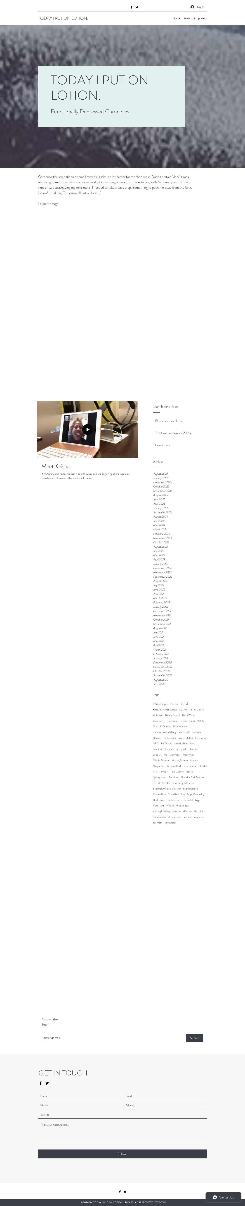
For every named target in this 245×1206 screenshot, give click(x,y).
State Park (173, 794)
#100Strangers (160, 704)
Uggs (197, 800)
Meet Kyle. (188, 754)
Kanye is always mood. (184, 743)
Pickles (189, 771)
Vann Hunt (158, 805)
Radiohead (174, 777)
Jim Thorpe (165, 743)
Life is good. (180, 749)
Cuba (192, 721)
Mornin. (194, 760)
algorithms (199, 811)
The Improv (158, 800)
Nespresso (158, 766)
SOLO (156, 783)
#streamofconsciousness (165, 709)
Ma (165, 754)
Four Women (180, 726)
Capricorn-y (159, 721)
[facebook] (131, 7)
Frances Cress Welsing (164, 732)
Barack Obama (172, 715)
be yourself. (170, 822)
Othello (203, 766)
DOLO (200, 721)
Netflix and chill (173, 766)
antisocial (177, 817)
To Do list (188, 800)
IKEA (155, 743)
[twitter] (137, 7)
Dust (155, 726)
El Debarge (165, 726)
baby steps (199, 817)
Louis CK (157, 754)
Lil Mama (193, 749)
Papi (155, 771)
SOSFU (166, 783)
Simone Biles (159, 794)
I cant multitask (185, 738)
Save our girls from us (183, 783)
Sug (183, 794)
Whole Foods (182, 805)
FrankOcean (184, 732)
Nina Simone (190, 766)
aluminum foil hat (161, 817)
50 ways (183, 709)
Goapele (196, 732)
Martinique (175, 754)
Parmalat (163, 771)
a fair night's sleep (161, 811)
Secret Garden (190, 788)
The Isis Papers (174, 800)
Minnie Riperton (161, 760)
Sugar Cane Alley (195, 794)
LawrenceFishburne (163, 749)
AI (191, 709)
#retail (184, 704)
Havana (157, 738)
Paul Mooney (177, 771)
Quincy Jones (159, 777)
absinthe (177, 811)
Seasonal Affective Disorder (167, 788)
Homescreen (169, 738)
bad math (157, 822)
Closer (184, 721)
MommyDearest (180, 760)
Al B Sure (199, 709)
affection (187, 811)
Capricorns (173, 721)
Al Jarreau (158, 715)
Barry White (188, 715)
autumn (187, 817)
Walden (170, 805)
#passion (174, 704)
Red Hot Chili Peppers (192, 777)
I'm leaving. (200, 738)
